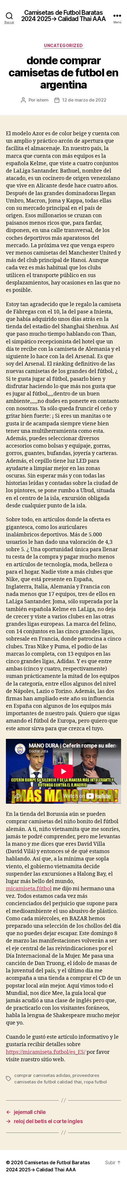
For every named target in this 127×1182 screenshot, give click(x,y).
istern (42, 100)
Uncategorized (63, 45)
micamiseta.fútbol (29, 888)
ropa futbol (95, 1082)
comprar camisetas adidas (42, 1075)
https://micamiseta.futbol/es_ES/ (45, 1052)
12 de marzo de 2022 (84, 100)
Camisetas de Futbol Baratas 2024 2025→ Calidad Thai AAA (63, 15)
